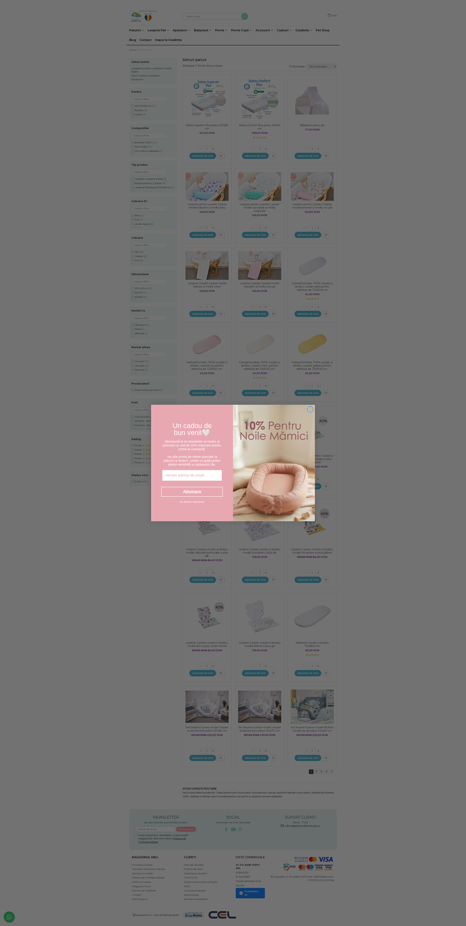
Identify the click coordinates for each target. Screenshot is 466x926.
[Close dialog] (310, 409)
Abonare (192, 491)
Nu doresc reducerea (192, 501)
